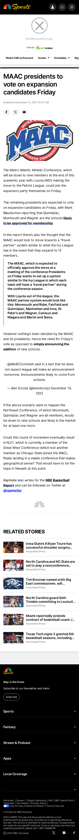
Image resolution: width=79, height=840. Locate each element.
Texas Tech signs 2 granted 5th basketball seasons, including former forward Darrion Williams (51, 636)
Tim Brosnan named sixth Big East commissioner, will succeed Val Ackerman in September (48, 581)
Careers (20, 800)
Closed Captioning (36, 800)
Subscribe (11, 696)
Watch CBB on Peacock (19, 57)
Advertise (8, 800)
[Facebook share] (6, 112)
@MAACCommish (20, 364)
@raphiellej (12, 490)
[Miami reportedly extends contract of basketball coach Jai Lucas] (13, 619)
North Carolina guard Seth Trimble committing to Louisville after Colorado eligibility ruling (51, 600)
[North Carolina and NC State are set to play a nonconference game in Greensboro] (13, 565)
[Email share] (24, 112)
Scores (42, 57)
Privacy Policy (38, 803)
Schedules (60, 57)
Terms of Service (55, 806)
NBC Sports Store (64, 800)
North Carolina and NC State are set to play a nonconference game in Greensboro (50, 563)
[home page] (17, 7)
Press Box (9, 803)
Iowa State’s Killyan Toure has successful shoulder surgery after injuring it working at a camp (49, 545)
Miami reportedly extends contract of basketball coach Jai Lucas (50, 618)
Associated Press (36, 551)
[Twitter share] (15, 112)
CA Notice (38, 806)
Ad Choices (23, 803)
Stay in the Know (13, 681)
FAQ (50, 800)
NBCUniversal (24, 812)
